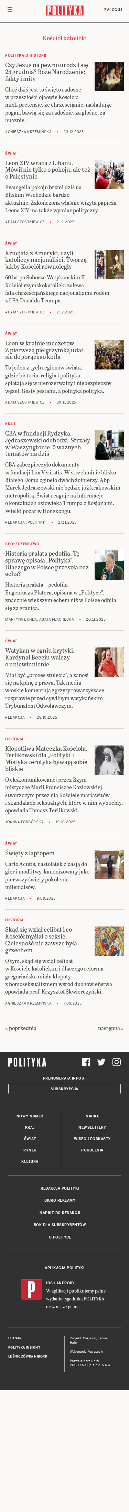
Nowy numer (30, 1116)
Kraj (30, 1127)
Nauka (92, 1116)
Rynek (29, 1150)
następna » (111, 1028)
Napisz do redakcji (60, 1213)
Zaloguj (113, 10)
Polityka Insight (24, 1347)
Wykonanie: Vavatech (86, 1352)
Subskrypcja (64, 1089)
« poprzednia (20, 1028)
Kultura (30, 1161)
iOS (49, 1283)
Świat (30, 1139)
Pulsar (15, 1338)
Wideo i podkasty (92, 1139)
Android (65, 1283)
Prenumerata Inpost (64, 1078)
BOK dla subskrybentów (60, 1225)
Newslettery (92, 1127)
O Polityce (60, 1237)
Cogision (89, 1338)
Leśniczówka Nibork (27, 1356)
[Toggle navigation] (9, 11)
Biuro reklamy (60, 1200)
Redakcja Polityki (60, 1188)
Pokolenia (92, 1150)
